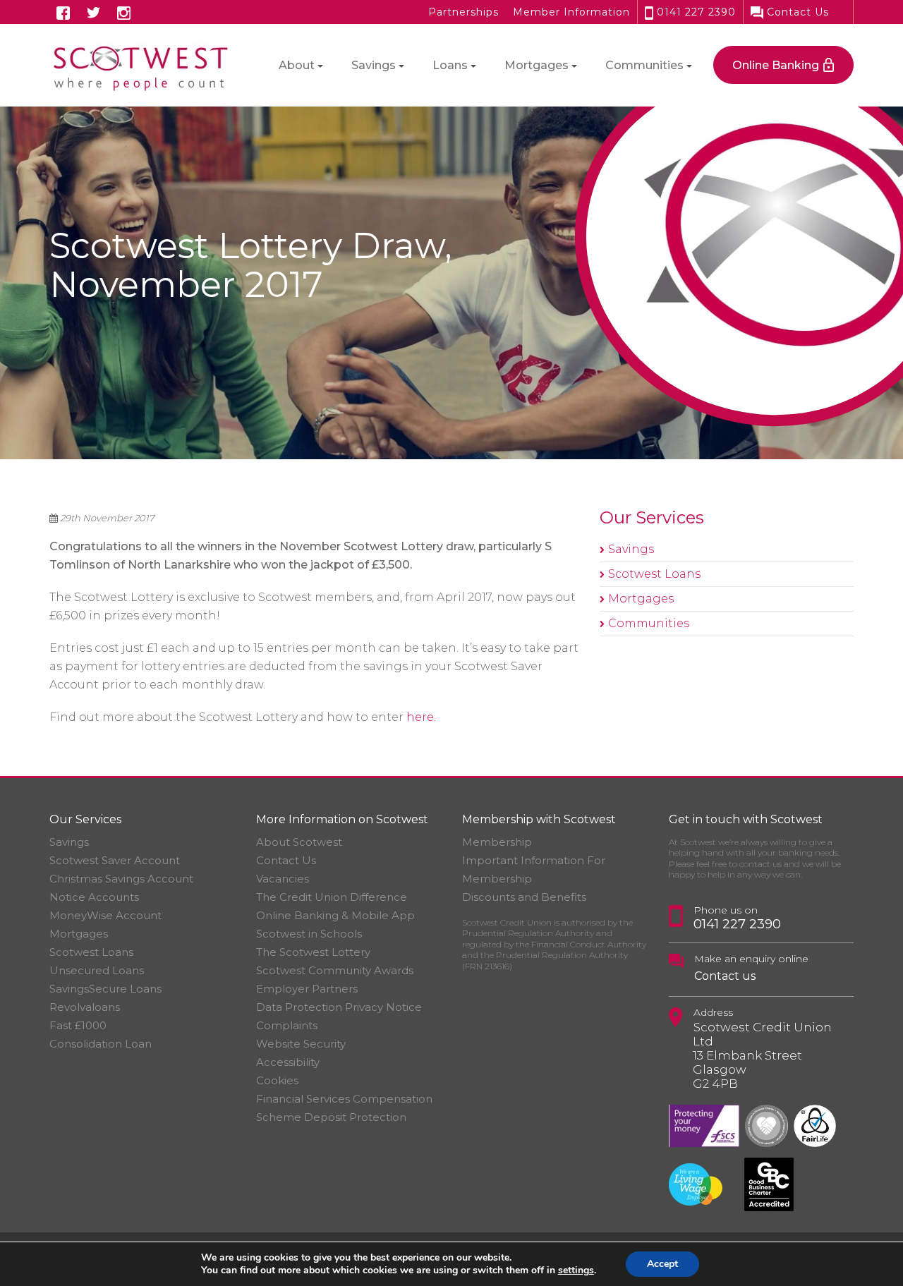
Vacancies (282, 878)
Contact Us (796, 12)
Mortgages (641, 598)
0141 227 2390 (694, 12)
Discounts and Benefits (524, 897)
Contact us (725, 976)
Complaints (286, 1025)
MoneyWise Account (105, 915)
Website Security (301, 1043)
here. (421, 717)
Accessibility (288, 1062)
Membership (497, 842)
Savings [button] (373, 65)
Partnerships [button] (463, 12)
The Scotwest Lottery (313, 952)
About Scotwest (299, 842)
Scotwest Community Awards (334, 970)
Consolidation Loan (100, 1043)
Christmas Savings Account (121, 878)
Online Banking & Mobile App (335, 915)
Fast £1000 (78, 1025)
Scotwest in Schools (309, 933)
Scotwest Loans (654, 574)
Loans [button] (450, 65)
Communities (648, 623)
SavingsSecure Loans (105, 988)
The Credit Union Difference (331, 897)
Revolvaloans (84, 1007)
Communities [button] (644, 65)
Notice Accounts (94, 897)
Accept (662, 1263)
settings (576, 1270)
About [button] (297, 65)
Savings (631, 549)
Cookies (277, 1080)
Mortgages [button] (536, 65)
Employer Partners (307, 988)
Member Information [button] (571, 12)
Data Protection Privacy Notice (339, 1007)
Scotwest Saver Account (114, 860)
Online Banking (775, 65)
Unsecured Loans (96, 970)
